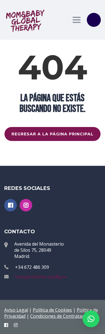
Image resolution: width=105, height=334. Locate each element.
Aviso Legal (16, 310)
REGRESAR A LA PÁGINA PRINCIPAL (52, 134)
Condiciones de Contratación (60, 316)
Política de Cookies (52, 310)
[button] (91, 319)
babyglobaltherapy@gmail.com (47, 277)
